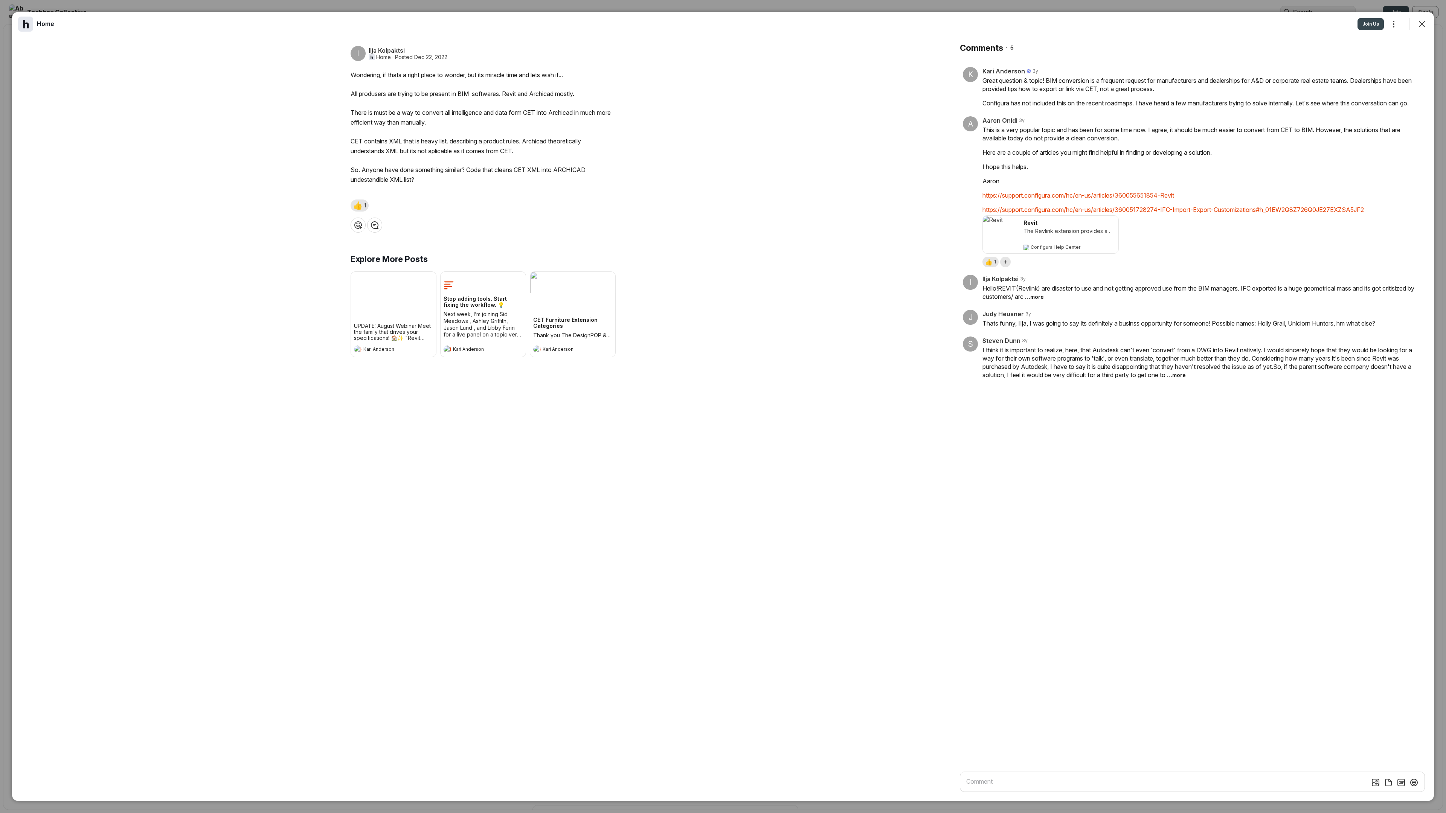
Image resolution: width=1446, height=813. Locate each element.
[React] (358, 225)
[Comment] (374, 225)
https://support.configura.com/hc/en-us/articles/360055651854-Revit (1078, 195)
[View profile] (358, 349)
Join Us (1370, 24)
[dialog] (723, 406)
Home (383, 57)
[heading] (386, 350)
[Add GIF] (1401, 782)
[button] (360, 205)
